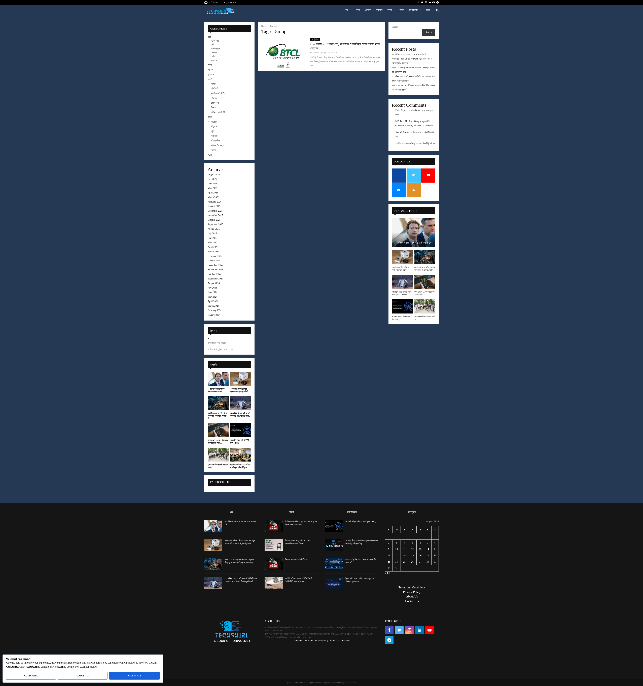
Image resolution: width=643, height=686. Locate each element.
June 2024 (212, 292)
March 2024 (213, 306)
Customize (31, 675)
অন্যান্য (214, 60)
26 (412, 562)
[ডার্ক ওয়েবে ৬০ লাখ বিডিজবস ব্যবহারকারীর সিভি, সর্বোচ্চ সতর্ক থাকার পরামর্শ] (218, 430)
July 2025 (212, 233)
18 (404, 555)
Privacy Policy (412, 592)
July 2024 (212, 288)
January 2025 (214, 260)
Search (395, 27)
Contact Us (412, 601)
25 (404, 562)
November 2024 (215, 269)
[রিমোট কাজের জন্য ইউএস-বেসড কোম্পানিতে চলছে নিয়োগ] (274, 545)
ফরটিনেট (214, 136)
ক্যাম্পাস (379, 10)
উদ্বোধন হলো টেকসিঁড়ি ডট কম (423, 143)
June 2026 (212, 183)
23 (389, 562)
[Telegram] (389, 640)
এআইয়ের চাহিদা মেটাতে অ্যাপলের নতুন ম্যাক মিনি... (239, 390)
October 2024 (214, 274)
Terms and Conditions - (303, 640)
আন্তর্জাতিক (215, 48)
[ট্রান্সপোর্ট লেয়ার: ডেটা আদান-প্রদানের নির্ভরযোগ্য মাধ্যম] (334, 583)
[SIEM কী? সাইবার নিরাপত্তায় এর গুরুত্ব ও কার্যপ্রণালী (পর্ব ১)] (334, 545)
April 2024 (213, 301)
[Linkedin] (419, 630)
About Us (412, 596)
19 (412, 555)
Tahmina (315, 52)
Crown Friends (351, 682)
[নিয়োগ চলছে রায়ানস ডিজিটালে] (274, 564)
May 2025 (212, 242)
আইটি (213, 84)
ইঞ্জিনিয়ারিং (215, 88)
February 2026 (215, 202)
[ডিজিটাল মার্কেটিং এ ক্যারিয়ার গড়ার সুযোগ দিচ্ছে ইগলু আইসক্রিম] (274, 526)
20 (420, 555)
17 (396, 555)
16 (389, 555)
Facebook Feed (221, 482)
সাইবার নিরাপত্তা (217, 145)
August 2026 (214, 174)
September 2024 (215, 278)
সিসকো (213, 150)
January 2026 (214, 206)
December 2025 (215, 211)
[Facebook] (389, 630)
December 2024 (215, 265)
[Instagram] (409, 630)
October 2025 (214, 220)
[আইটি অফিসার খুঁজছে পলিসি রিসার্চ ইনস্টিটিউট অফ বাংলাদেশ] (274, 583)
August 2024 (214, 283)
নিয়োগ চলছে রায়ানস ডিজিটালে (296, 559)
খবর (346, 10)
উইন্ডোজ (214, 126)
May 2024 (212, 297)
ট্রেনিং (428, 10)
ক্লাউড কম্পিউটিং (218, 93)
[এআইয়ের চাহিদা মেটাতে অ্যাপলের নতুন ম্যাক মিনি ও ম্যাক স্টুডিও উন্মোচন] (240, 379)
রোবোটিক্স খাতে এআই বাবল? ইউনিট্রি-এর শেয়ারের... (402, 293)
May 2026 (212, 188)
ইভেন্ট (402, 10)
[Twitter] (399, 630)
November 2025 (215, 215)
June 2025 (212, 238)
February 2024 (215, 310)
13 (420, 549)
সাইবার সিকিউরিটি (218, 112)
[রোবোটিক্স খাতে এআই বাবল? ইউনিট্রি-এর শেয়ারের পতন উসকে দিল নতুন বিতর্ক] (240, 403)
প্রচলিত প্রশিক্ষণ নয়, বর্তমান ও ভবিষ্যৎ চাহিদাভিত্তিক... (240, 466)
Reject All (82, 675)
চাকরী (389, 10)
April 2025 (213, 247)
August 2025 (214, 229)
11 (404, 549)
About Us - (334, 640)
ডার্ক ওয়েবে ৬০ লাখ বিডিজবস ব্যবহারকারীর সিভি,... (218, 441)
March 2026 (213, 197)
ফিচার (358, 10)
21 (427, 555)
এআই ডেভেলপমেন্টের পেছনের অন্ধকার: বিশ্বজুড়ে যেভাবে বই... (218, 416)
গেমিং (213, 56)
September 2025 (215, 224)
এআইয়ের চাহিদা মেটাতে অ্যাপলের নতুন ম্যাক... (400, 268)
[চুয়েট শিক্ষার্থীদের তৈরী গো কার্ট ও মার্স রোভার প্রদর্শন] (218, 455)
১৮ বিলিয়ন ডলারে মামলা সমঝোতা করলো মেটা (216, 390)
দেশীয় (213, 44)
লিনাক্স (213, 107)
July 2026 (212, 179)
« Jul (387, 573)
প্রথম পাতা (215, 41)
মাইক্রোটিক (215, 140)
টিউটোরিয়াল (413, 10)
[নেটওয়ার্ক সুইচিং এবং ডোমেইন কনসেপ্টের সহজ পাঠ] (334, 564)
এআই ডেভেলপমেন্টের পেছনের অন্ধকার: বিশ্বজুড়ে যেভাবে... (424, 268)
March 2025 (213, 251)
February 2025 (215, 256)
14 (427, 549)
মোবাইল (214, 52)
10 (396, 549)
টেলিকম (368, 10)
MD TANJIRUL (403, 121)
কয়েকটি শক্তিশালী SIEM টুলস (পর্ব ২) (360, 521)
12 (412, 549)
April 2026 (213, 192)
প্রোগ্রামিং (215, 103)
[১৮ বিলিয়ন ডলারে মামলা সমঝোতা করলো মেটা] (218, 379)
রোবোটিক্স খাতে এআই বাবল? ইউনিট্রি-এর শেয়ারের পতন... (240, 414)
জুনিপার (214, 131)
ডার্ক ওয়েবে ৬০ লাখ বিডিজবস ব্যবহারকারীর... (424, 293)
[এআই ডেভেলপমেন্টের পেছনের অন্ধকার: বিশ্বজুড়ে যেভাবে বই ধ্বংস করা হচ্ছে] (218, 403)
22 (435, 555)
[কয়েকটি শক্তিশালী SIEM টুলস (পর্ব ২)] (240, 430)
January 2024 (214, 315)
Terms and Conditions (412, 587)
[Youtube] (429, 630)
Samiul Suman (402, 132)
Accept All (134, 675)
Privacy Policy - (322, 640)
